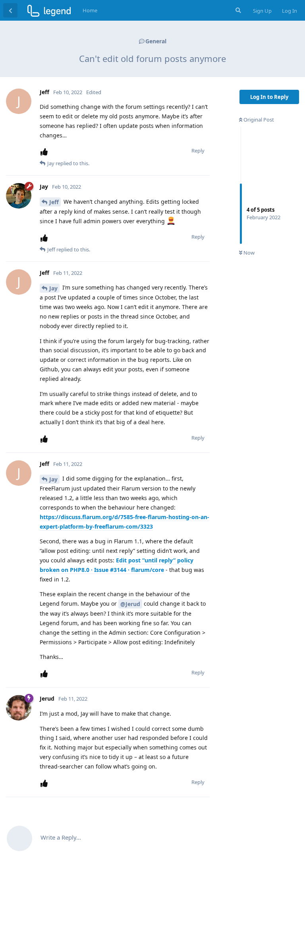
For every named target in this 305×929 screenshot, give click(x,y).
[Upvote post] (46, 152)
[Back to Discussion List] (10, 10)
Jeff (54, 202)
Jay (53, 288)
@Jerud (130, 604)
